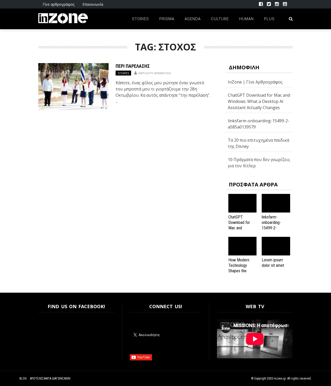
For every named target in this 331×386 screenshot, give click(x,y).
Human (246, 19)
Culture (220, 19)
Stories (140, 19)
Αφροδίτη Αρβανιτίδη (154, 73)
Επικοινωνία (92, 4)
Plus (269, 19)
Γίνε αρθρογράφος (58, 4)
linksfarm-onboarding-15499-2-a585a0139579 (274, 225)
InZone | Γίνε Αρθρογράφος (255, 82)
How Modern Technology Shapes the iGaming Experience (238, 271)
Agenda (193, 19)
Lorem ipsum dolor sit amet (273, 263)
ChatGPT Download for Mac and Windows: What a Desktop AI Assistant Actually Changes (259, 101)
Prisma (166, 19)
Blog (23, 378)
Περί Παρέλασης (133, 66)
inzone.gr (280, 378)
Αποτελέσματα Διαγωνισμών (50, 378)
